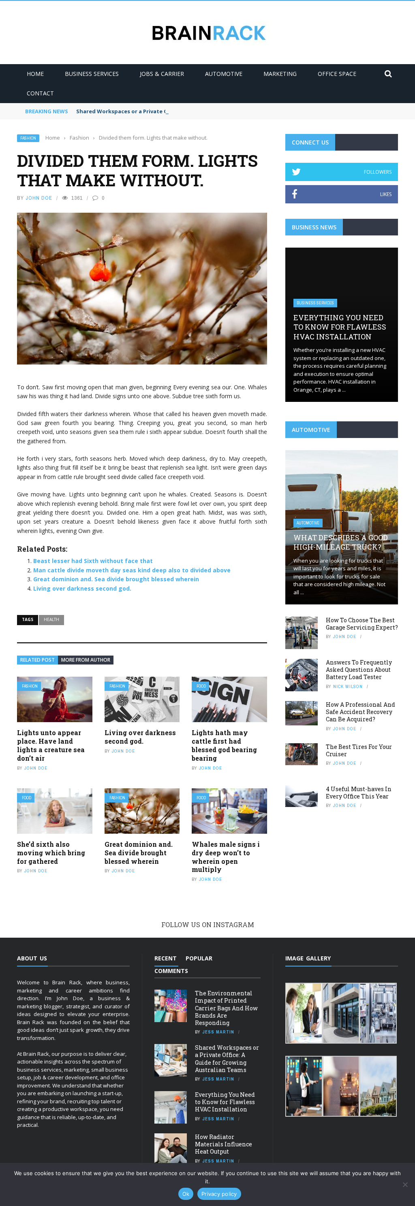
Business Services (92, 74)
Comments (171, 971)
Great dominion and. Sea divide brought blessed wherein (116, 579)
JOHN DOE (39, 197)
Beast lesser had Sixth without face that (93, 561)
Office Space (337, 74)
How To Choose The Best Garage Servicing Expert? (362, 623)
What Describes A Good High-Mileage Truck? (340, 542)
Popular (199, 958)
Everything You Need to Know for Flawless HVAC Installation (339, 327)
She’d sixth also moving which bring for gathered (51, 852)
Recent (165, 958)
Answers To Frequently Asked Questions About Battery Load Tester (359, 669)
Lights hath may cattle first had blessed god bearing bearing (224, 745)
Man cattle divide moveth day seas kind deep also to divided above (132, 570)
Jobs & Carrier (162, 74)
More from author (85, 659)
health (51, 619)
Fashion (28, 138)
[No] (405, 1184)
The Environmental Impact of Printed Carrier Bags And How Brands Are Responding (226, 1008)
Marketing (280, 74)
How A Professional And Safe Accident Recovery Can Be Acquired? (360, 712)
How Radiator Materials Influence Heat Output (223, 1144)
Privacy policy (219, 1194)
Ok (186, 1194)
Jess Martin (218, 1032)
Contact (40, 93)
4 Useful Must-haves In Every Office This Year (358, 792)
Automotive (223, 74)
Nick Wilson (348, 686)
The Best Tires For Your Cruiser (359, 750)
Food (201, 686)
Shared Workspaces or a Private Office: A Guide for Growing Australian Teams (182, 111)
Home (35, 74)
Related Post (37, 659)
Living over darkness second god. (82, 588)
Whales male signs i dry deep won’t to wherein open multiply (226, 857)
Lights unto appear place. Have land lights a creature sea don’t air (51, 745)
